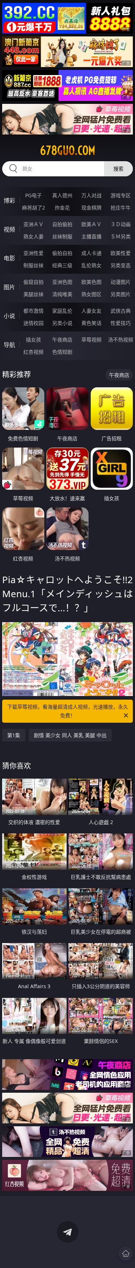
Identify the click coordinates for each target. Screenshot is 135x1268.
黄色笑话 (91, 323)
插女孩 (33, 339)
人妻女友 (91, 310)
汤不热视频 (120, 339)
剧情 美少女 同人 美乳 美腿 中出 (70, 735)
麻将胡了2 (33, 207)
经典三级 (62, 265)
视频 (9, 229)
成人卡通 (91, 253)
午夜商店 (62, 339)
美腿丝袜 (33, 294)
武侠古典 (121, 310)
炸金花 (62, 207)
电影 (9, 258)
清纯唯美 (62, 294)
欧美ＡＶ (91, 224)
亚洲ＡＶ (33, 224)
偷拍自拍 (62, 253)
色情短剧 (62, 351)
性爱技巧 (121, 323)
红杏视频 (33, 351)
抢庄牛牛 (121, 207)
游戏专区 (121, 195)
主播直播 (91, 236)
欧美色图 (91, 281)
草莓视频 (91, 339)
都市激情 (33, 310)
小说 (9, 316)
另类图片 (121, 294)
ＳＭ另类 (121, 236)
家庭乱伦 (62, 310)
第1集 (13, 735)
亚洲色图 (62, 281)
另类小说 (62, 323)
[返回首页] (125, 1253)
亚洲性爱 (33, 253)
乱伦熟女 (91, 265)
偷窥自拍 (33, 281)
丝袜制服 (62, 236)
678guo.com (67, 150)
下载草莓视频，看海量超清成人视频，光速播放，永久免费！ (67, 711)
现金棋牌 (91, 207)
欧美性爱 (121, 253)
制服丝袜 (33, 265)
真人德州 (62, 195)
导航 (9, 345)
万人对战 (91, 195)
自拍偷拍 (62, 224)
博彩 (9, 200)
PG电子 (33, 195)
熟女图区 (91, 294)
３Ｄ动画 (121, 224)
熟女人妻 (33, 236)
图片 (9, 287)
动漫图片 (121, 281)
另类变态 (121, 265)
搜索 (118, 168)
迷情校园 (33, 323)
